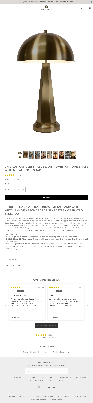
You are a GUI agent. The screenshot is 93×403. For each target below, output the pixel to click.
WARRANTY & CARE (66, 377)
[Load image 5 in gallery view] (43, 155)
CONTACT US (51, 377)
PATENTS (59, 380)
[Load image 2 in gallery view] (26, 155)
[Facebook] (44, 387)
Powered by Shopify (55, 399)
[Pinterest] (53, 387)
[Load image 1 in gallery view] (20, 155)
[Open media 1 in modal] (46, 82)
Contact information (64, 396)
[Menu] (5, 8)
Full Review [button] (15, 317)
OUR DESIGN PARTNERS (38, 380)
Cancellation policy (79, 396)
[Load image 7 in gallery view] (55, 155)
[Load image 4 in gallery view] (37, 155)
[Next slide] (87, 305)
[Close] (91, 2)
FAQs (42, 377)
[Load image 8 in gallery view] (61, 155)
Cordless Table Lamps (61, 352)
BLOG (52, 380)
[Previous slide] (6, 305)
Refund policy (12, 396)
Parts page (13, 249)
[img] (15, 288)
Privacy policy (23, 396)
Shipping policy (49, 396)
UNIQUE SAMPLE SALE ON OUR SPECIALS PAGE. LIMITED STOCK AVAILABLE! (46, 2)
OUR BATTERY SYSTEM (20, 377)
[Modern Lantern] (46, 8)
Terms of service (36, 396)
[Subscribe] (65, 371)
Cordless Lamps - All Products (35, 352)
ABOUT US (34, 377)
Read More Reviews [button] (46, 326)
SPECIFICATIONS (11, 259)
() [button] (88, 8)
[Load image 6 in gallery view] (49, 155)
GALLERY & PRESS (81, 377)
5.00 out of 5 (52, 335)
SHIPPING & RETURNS (13, 265)
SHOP (7, 377)
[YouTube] (48, 387)
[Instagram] (39, 387)
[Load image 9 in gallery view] (67, 155)
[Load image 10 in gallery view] (73, 155)
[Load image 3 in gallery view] (31, 155)
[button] (81, 8)
